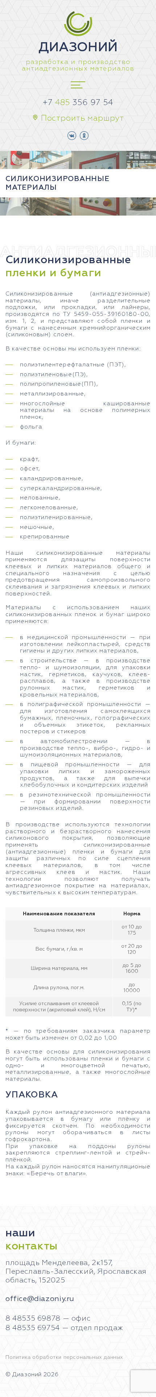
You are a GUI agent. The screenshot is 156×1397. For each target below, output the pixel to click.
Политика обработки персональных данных (64, 1357)
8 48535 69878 (33, 1318)
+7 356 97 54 (78, 103)
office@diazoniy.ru (39, 1298)
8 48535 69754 (32, 1328)
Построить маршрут (82, 119)
